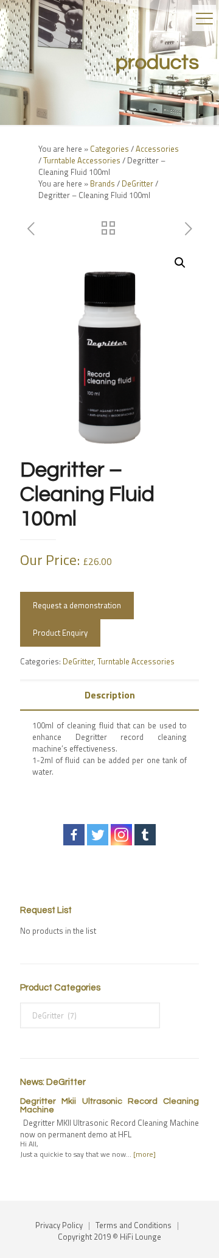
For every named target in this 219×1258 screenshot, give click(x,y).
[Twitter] (97, 834)
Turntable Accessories (81, 160)
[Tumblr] (145, 834)
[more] (144, 1154)
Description (110, 695)
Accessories (157, 149)
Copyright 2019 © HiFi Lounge (109, 1237)
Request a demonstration (77, 605)
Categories (109, 149)
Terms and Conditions (134, 1225)
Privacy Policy (59, 1225)
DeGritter (137, 183)
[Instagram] (121, 834)
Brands (102, 183)
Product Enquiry (60, 633)
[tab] (109, 695)
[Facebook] (74, 834)
